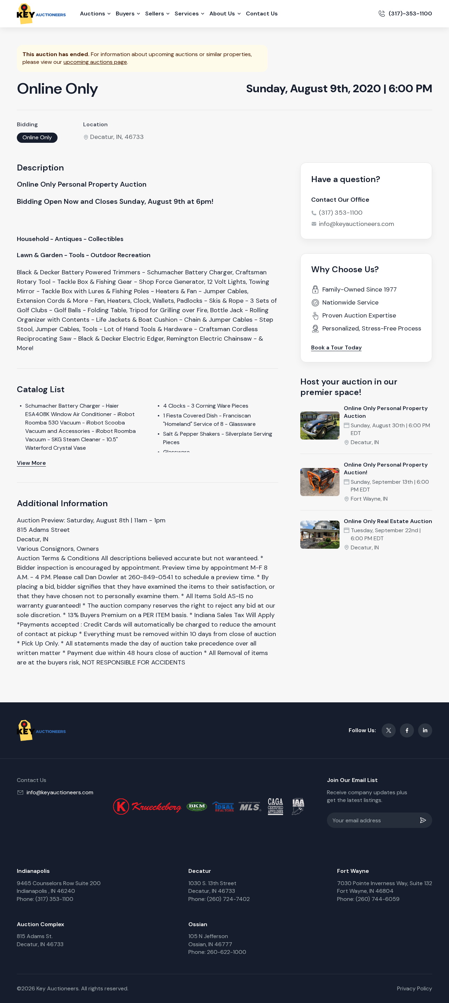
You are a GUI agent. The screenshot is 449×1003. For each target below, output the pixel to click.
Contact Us (262, 13)
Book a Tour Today (336, 347)
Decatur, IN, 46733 (117, 137)
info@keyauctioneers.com (356, 224)
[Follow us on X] (389, 730)
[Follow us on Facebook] (407, 730)
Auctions (92, 13)
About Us (222, 13)
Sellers (154, 13)
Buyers (125, 13)
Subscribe (424, 820)
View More (31, 463)
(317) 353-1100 (340, 212)
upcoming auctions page (95, 62)
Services (187, 13)
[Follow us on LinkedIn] (425, 730)
